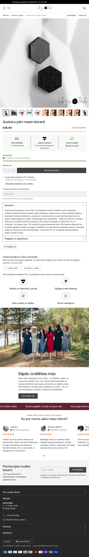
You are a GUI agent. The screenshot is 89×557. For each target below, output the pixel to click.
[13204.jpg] (44, 63)
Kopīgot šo (11, 246)
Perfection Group (51, 546)
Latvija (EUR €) (24, 541)
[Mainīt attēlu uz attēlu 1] (6, 113)
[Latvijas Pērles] (44, 8)
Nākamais (82, 15)
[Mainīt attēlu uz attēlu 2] (14, 113)
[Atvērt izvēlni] (4, 8)
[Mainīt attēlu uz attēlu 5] (37, 113)
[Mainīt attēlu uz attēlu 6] (45, 113)
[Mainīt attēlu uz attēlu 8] (61, 113)
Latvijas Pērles (25, 546)
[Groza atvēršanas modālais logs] (84, 8)
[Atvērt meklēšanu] (8, 8)
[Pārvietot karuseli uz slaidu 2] (45, 455)
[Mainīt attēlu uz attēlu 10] (77, 113)
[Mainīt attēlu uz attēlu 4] (29, 113)
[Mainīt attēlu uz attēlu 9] (69, 113)
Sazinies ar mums (72, 146)
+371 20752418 (12, 515)
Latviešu (7, 541)
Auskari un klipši (17, 15)
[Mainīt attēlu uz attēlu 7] (53, 113)
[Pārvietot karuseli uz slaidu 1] (43, 455)
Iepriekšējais (71, 15)
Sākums (6, 15)
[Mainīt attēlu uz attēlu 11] (85, 113)
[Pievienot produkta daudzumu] (13, 170)
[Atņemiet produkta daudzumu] (5, 170)
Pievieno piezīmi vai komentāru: (16, 189)
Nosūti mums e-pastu (15, 519)
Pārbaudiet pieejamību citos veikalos (19, 183)
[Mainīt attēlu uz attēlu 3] (22, 113)
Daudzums (7, 165)
